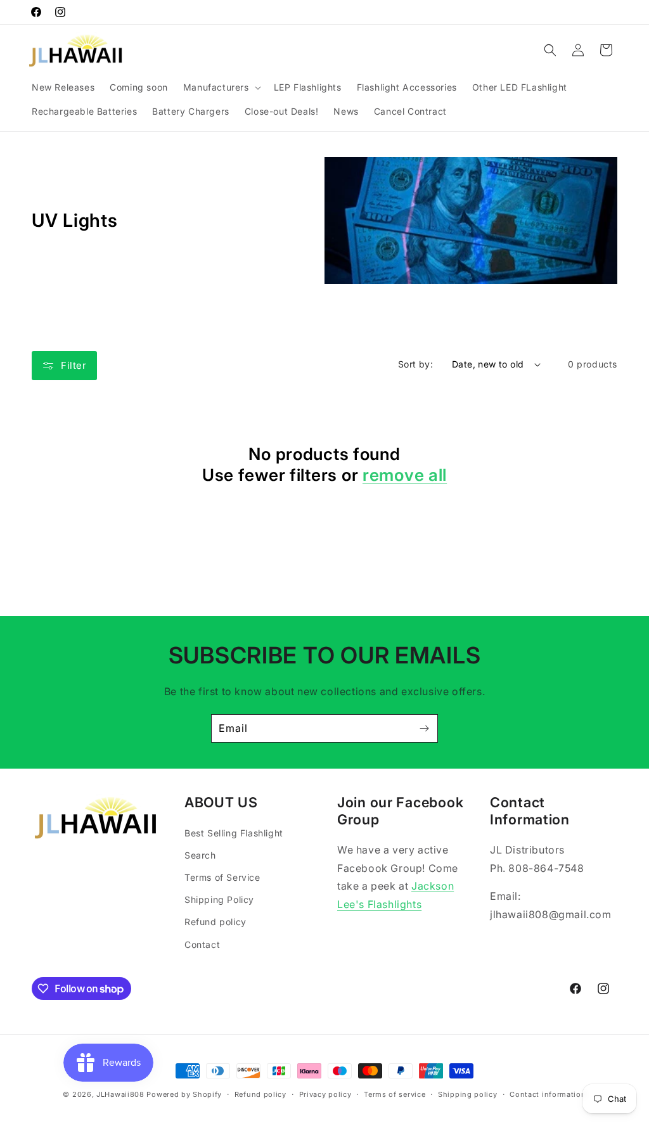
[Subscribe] (424, 728)
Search (200, 855)
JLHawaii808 (120, 1094)
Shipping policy (468, 1094)
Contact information (548, 1094)
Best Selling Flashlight (233, 833)
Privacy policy (325, 1094)
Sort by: (415, 364)
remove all (405, 474)
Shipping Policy (219, 899)
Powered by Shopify (184, 1094)
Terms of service (394, 1094)
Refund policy (215, 921)
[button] (221, 87)
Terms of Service (222, 877)
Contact (202, 944)
